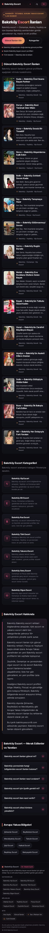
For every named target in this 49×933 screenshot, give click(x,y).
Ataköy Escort (8, 902)
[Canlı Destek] (36, 4)
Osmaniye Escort (38, 906)
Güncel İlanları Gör (13, 40)
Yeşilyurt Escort (8, 906)
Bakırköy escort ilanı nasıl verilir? (19, 798)
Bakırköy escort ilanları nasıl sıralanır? (22, 779)
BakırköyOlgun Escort (11, 893)
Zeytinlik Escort (23, 906)
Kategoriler (34, 40)
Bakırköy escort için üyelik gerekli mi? (22, 788)
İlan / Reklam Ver (36, 914)
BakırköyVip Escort (10, 881)
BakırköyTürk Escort (28, 885)
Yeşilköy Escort (22, 902)
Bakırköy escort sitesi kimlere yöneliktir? (18, 809)
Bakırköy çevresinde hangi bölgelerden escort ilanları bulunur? (20, 767)
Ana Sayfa (7, 914)
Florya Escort (35, 902)
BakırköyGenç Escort (31, 889)
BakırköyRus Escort (10, 885)
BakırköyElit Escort (27, 881)
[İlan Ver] (30, 4)
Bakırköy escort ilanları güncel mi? (20, 756)
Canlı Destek (10, 919)
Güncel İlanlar (19, 914)
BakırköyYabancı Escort (11, 889)
